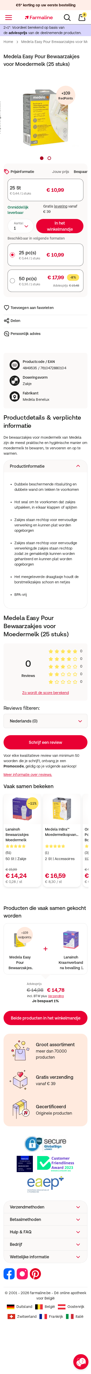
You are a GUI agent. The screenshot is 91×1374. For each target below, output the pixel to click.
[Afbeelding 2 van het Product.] (49, 158)
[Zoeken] (67, 17)
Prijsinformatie (22, 172)
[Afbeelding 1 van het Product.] (41, 158)
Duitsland (24, 1307)
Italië (79, 1316)
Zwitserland (27, 1316)
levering (60, 206)
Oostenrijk (75, 1307)
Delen (15, 321)
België (50, 1307)
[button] (45, 466)
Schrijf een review (45, 742)
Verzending (56, 996)
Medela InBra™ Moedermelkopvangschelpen (61, 832)
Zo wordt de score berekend (45, 693)
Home (8, 42)
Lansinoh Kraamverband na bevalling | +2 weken (71, 963)
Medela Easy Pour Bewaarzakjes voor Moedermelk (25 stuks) (20, 963)
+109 (65, 95)
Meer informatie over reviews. (28, 775)
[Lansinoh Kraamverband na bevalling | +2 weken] (71, 940)
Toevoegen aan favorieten (32, 308)
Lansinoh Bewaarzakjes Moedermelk (17, 834)
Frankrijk (56, 1316)
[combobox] (21, 226)
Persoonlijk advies (25, 334)
